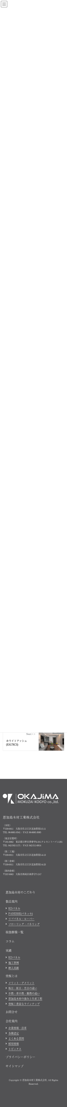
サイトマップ (14, 1066)
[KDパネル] (51, 738)
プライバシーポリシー (20, 1057)
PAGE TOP (61, 992)
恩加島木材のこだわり (20, 892)
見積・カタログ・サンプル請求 (43, 1102)
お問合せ (11, 1011)
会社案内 (11, 1021)
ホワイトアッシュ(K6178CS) (16, 742)
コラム (10, 941)
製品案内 (11, 901)
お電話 (13, 1102)
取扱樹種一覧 (14, 932)
